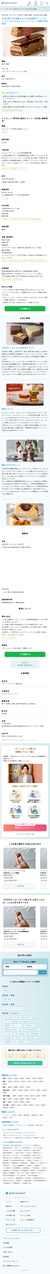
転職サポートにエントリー (25, 826)
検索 (43, 972)
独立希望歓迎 (41, 1170)
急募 (44, 1168)
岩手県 (32, 1090)
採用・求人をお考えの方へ (23, 1230)
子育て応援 (6, 1145)
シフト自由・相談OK (25, 1155)
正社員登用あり (24, 1163)
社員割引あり (6, 1165)
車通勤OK (37, 1165)
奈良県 (34, 1078)
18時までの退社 (19, 1153)
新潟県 (14, 1095)
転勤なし (29, 1165)
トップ (2, 9)
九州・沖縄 (5, 1105)
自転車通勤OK (17, 1168)
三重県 (28, 1087)
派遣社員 (31, 1125)
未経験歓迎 (6, 1170)
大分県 (37, 1105)
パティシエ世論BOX (27, 1220)
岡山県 (16, 1099)
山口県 (34, 1099)
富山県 (20, 1095)
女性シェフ (18, 1147)
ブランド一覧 (10, 1220)
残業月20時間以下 (8, 1153)
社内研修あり (36, 1168)
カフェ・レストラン (29, 1135)
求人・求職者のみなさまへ (12, 1266)
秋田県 (38, 1090)
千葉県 (23, 1081)
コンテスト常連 (37, 1147)
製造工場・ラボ (19, 1137)
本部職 (5, 1117)
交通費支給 (14, 1163)
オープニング (27, 1145)
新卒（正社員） (39, 1125)
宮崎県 (43, 1105)
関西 (4, 1078)
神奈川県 (16, 1081)
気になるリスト (11, 1224)
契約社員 (11, 1125)
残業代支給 (6, 1163)
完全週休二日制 (27, 1183)
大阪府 (10, 1078)
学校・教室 (35, 1137)
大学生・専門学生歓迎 (8, 1175)
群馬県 (5, 1084)
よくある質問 (7, 1247)
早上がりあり (6, 1155)
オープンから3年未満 (16, 1150)
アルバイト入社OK (8, 1178)
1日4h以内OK (27, 1158)
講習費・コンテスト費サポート (38, 1163)
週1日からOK (36, 1155)
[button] (19, 865)
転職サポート (24, 1202)
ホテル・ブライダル (28, 1132)
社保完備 (5, 1160)
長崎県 (25, 1105)
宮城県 (20, 1090)
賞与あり (36, 1160)
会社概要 (6, 1243)
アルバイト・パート (21, 1125)
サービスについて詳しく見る (26, 834)
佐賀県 (19, 1105)
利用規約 (6, 1257)
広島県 (10, 1099)
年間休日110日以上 (8, 1180)
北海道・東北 (6, 1090)
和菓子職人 (35, 1115)
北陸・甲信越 (6, 1095)
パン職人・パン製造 (16, 1115)
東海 (4, 1087)
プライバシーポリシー (10, 1261)
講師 (41, 1115)
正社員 (5, 1125)
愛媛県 (10, 1102)
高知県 (28, 1102)
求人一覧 (8, 9)
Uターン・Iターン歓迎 (23, 1173)
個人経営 (36, 1145)
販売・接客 (26, 1115)
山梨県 (38, 1095)
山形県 (44, 1090)
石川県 (26, 1095)
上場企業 (5, 1150)
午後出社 (28, 1153)
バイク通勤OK (7, 1168)
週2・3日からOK (7, 1158)
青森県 (26, 1090)
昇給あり (29, 1160)
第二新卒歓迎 (14, 1170)
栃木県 (41, 1081)
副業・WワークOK (35, 1173)
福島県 (5, 1092)
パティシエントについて (11, 1238)
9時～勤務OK (37, 1158)
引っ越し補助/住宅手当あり (17, 1160)
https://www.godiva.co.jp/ (12, 736)
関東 (4, 1081)
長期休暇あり (16, 1183)
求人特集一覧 (10, 1215)
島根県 (22, 1099)
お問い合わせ (7, 1252)
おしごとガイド (25, 1211)
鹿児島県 (5, 1107)
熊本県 (31, 1105)
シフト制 (15, 1155)
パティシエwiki (25, 1215)
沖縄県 (12, 1107)
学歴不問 (32, 1170)
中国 (4, 1099)
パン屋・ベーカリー (8, 1137)
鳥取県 (28, 1099)
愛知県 (10, 1087)
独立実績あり (26, 1147)
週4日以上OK (17, 1158)
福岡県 (13, 1105)
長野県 (44, 1095)
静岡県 (16, 1087)
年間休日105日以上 (38, 1178)
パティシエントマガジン (28, 1206)
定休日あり (27, 1150)
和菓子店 (28, 1137)
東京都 (10, 1081)
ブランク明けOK (21, 1175)
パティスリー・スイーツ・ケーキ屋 (12, 1132)
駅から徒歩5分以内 (16, 1145)
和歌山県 (40, 1078)
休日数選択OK (7, 1183)
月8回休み (28, 1178)
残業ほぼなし (37, 1153)
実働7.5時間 (36, 1150)
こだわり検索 (10, 1211)
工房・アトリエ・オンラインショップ (12, 1135)
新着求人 (9, 1206)
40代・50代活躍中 (33, 1175)
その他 (11, 1117)
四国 (4, 1102)
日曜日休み (19, 1180)
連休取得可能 (19, 1178)
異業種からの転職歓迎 (9, 1173)
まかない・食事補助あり (19, 1165)
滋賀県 (22, 1078)
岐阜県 (22, 1087)
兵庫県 (16, 1078)
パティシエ (6, 1115)
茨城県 (35, 1081)
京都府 (28, 1078)
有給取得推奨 (28, 1180)
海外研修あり (27, 1168)
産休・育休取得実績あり (40, 1180)
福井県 (32, 1095)
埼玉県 (29, 1081)
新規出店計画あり (7, 1147)
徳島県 (22, 1102)
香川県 (16, 1102)
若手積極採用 (24, 1170)
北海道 (14, 1090)
